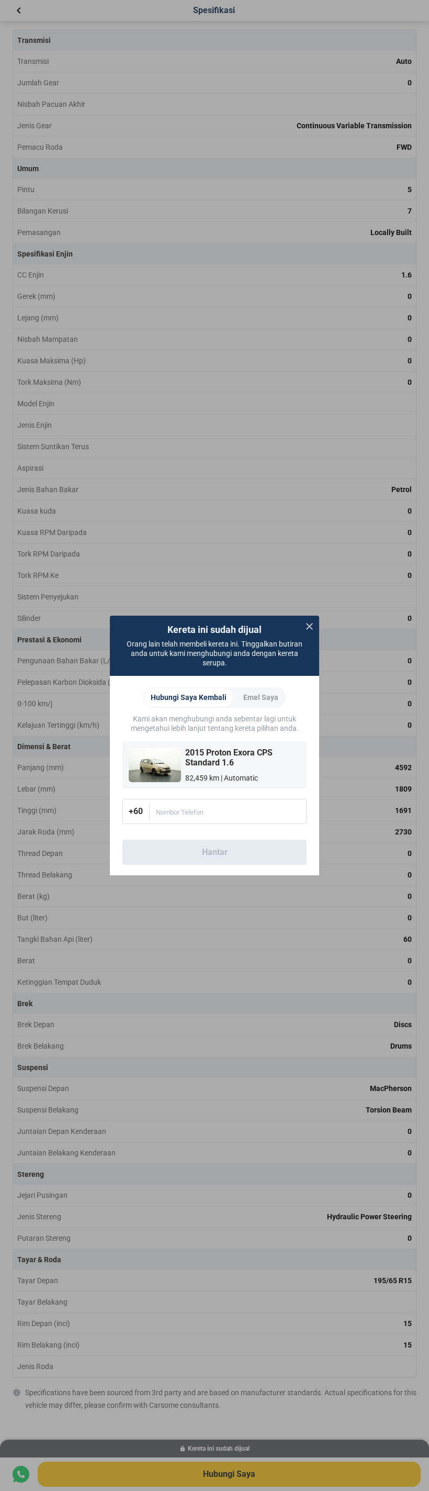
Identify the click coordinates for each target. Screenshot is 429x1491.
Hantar (215, 852)
